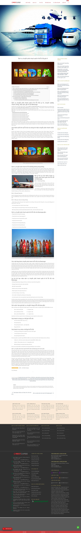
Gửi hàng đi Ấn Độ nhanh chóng (44, 379)
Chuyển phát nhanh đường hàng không (63, 137)
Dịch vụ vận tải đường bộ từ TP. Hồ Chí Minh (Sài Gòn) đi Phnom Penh (63, 100)
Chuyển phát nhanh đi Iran (63, 508)
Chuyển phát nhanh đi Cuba (58, 499)
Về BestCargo (33, 475)
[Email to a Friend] (33, 374)
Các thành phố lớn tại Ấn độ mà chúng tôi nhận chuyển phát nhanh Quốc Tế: (25, 89)
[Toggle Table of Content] (47, 87)
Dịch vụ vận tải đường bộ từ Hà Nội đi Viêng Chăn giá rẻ (63, 96)
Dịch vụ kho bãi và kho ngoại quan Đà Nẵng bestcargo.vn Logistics (63, 149)
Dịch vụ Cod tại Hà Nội (45, 430)
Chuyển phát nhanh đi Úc (55, 495)
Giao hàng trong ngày (35, 457)
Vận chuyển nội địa (34, 490)
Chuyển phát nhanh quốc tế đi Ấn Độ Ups (19, 112)
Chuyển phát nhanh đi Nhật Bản (59, 510)
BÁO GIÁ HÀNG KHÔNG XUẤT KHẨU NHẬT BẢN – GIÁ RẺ (63, 74)
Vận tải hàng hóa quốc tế (22, 378)
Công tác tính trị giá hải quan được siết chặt (63, 115)
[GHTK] (32, 501)
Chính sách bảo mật (34, 480)
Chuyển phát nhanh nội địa (36, 494)
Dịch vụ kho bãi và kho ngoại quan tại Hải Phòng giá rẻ (63, 156)
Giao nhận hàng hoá (35, 486)
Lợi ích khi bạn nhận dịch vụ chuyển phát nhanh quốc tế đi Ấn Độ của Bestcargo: (27, 95)
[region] (67, 524)
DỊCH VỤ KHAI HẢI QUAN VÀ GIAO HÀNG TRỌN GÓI (63, 121)
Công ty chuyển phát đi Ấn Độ (20, 379)
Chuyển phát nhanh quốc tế (23, 377)
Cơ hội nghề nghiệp (34, 473)
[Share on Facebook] (29, 374)
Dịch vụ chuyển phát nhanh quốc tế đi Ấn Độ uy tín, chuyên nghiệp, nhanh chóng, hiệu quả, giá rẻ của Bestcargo (30, 88)
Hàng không (52, 377)
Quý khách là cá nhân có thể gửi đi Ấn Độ (21, 98)
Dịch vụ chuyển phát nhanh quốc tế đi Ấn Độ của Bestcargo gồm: (24, 93)
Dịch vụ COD (30, 377)
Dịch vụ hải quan (60, 107)
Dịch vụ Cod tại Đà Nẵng (46, 435)
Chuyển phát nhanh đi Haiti (60, 506)
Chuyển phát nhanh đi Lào (56, 489)
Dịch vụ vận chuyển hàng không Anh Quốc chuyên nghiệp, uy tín (63, 67)
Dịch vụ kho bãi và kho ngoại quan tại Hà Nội (63, 153)
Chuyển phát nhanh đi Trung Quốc (61, 488)
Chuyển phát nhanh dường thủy (63, 134)
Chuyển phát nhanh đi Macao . (58, 513)
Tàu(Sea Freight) (15, 378)
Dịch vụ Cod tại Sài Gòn (46, 428)
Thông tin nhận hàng (35, 465)
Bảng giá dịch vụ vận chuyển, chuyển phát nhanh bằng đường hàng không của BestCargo (63, 70)
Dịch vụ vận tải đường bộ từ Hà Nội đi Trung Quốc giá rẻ (63, 89)
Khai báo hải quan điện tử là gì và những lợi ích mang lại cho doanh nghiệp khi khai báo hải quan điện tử (63, 111)
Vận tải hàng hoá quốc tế (35, 488)
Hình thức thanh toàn (35, 463)
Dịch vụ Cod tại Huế (45, 433)
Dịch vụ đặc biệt (36, 377)
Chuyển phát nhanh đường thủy (63, 139)
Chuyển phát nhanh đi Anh (61, 501)
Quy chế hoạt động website (36, 478)
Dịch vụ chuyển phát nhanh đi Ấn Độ (32, 379)
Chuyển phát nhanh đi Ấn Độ (60, 492)
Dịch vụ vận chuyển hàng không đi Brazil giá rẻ (63, 64)
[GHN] (41, 501)
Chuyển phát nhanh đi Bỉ (64, 494)
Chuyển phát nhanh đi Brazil (59, 496)
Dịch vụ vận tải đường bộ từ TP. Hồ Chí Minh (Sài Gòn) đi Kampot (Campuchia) (63, 85)
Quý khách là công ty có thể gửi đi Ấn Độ (21, 97)
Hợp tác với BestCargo (35, 476)
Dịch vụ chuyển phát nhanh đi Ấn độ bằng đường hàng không (24, 90)
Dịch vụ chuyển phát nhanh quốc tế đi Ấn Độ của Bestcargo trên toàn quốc (27, 99)
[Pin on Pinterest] (35, 374)
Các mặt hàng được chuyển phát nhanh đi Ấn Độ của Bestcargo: (24, 94)
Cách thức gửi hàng (34, 461)
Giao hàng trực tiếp (34, 456)
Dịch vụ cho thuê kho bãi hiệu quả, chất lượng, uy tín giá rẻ (63, 159)
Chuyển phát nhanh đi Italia (56, 509)
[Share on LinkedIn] (37, 374)
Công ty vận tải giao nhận (55, 487)
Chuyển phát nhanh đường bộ (63, 132)
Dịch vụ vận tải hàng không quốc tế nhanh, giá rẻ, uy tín (63, 77)
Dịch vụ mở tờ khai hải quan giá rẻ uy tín (63, 118)
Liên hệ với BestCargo (35, 471)
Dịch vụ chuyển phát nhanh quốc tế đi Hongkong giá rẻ (42, 393)
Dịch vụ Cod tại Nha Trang (46, 438)
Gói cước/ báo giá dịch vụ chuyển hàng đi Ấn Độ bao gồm (22, 96)
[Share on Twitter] (31, 374)
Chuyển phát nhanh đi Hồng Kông (59, 503)
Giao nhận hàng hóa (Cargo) (44, 377)
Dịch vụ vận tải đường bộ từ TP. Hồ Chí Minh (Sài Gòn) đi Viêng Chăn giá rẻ (63, 92)
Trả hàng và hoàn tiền (35, 459)
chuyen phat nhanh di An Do (35, 378)
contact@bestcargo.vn (57, 458)
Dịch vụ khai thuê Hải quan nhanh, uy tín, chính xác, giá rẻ (63, 124)
